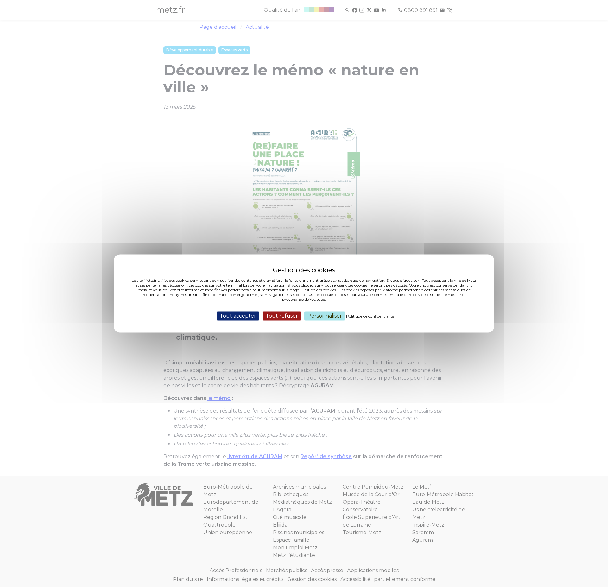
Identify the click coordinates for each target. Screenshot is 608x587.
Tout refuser (282, 316)
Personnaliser (324, 316)
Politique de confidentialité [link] (370, 316)
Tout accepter (238, 316)
